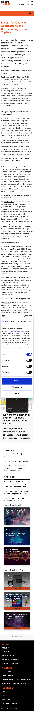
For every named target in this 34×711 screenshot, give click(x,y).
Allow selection (17, 387)
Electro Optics (8, 672)
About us (5, 648)
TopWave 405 (9, 202)
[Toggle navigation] (30, 13)
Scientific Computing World (14, 683)
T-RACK (6, 186)
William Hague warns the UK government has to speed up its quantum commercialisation (16, 483)
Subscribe (6, 699)
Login (4, 692)
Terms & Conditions (10, 663)
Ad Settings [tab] (22, 321)
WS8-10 (7, 303)
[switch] (29, 360)
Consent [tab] (5, 321)
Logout (5, 696)
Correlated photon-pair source (16, 461)
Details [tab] (13, 321)
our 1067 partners (14, 331)
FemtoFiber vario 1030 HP (18, 249)
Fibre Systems (7, 676)
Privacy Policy (8, 656)
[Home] (8, 3)
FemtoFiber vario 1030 (12, 278)
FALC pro (7, 118)
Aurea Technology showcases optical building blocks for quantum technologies (15, 468)
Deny (17, 393)
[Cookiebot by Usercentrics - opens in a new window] (24, 316)
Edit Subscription (9, 703)
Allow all (17, 381)
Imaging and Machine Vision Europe (16, 679)
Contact (5, 652)
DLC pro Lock (5, 149)
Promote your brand (10, 659)
